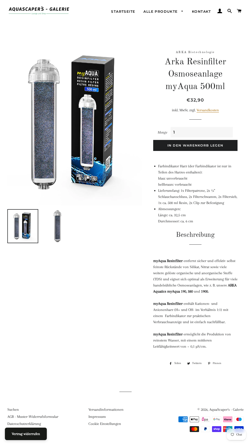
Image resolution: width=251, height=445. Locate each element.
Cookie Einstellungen (104, 424)
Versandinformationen (106, 409)
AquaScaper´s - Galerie (226, 409)
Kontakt (201, 11)
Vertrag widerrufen (26, 434)
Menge (162, 132)
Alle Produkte (161, 11)
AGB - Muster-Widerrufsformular (32, 416)
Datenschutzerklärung (24, 424)
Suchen (13, 409)
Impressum (97, 416)
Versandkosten (208, 110)
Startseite (123, 11)
